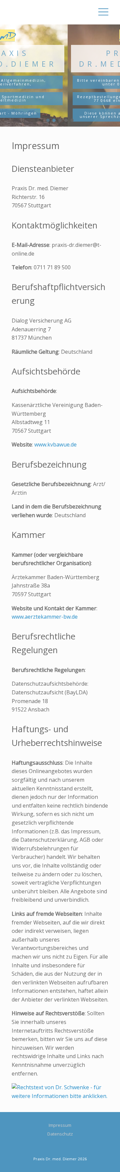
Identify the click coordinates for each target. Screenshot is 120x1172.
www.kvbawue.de (55, 444)
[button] (48, 120)
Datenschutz (60, 1134)
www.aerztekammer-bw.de (45, 616)
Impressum (60, 1125)
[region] (60, 75)
